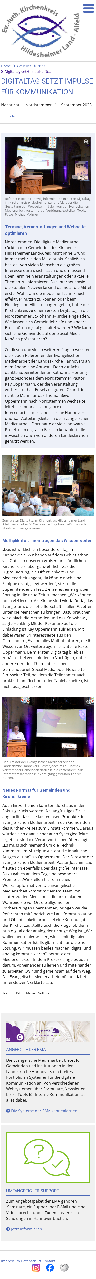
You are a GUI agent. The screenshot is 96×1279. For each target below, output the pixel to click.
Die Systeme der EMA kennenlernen (44, 1110)
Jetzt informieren (26, 1229)
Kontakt (49, 1261)
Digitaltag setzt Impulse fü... (27, 71)
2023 (40, 66)
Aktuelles (24, 66)
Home (6, 66)
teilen (12, 116)
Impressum (10, 1261)
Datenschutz (31, 1261)
